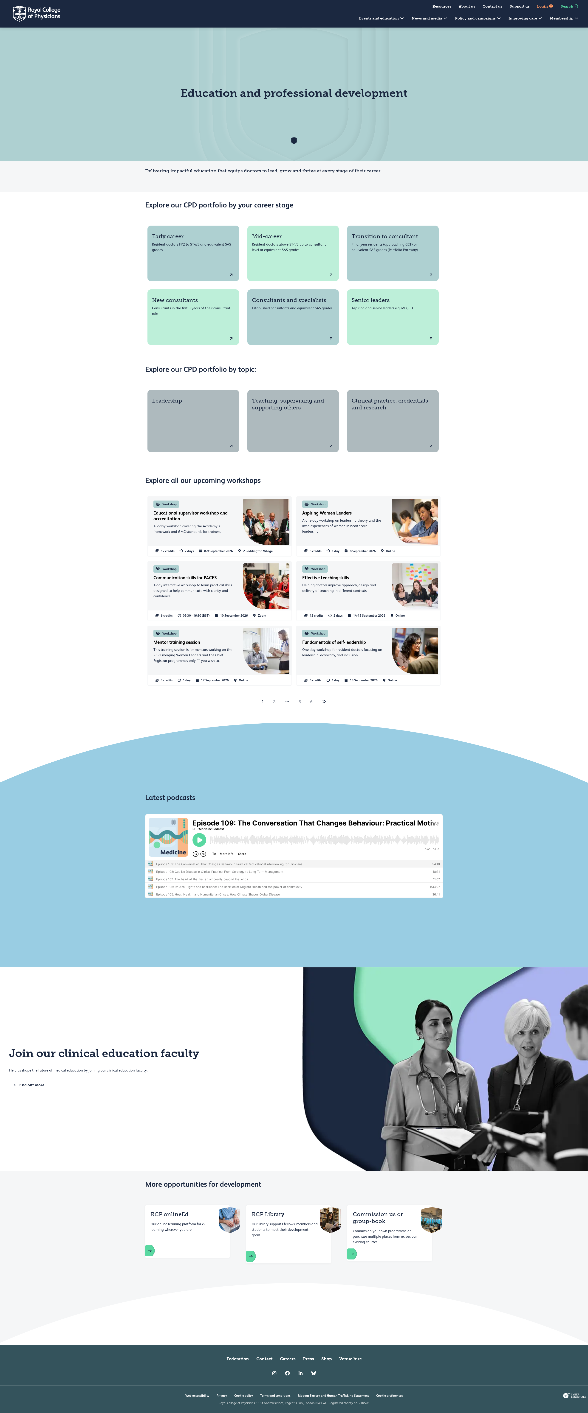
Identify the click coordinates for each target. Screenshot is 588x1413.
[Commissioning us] (357, 1253)
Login (543, 6)
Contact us (492, 6)
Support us (520, 6)
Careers (288, 1358)
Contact (264, 1358)
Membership (562, 18)
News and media (427, 18)
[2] (324, 702)
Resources (442, 6)
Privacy (222, 1395)
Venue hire (350, 1358)
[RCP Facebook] (287, 1373)
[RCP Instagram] (274, 1373)
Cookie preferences (389, 1395)
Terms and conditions (275, 1395)
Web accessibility (197, 1395)
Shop (326, 1358)
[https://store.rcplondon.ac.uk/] (154, 1250)
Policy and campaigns (476, 18)
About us (467, 6)
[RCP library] (256, 1256)
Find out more (31, 1085)
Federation (237, 1358)
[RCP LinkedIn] (300, 1373)
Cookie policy (243, 1395)
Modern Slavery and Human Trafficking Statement (333, 1395)
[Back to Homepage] (33, 13)
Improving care (523, 18)
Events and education (379, 18)
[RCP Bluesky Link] (313, 1373)
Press (308, 1358)
